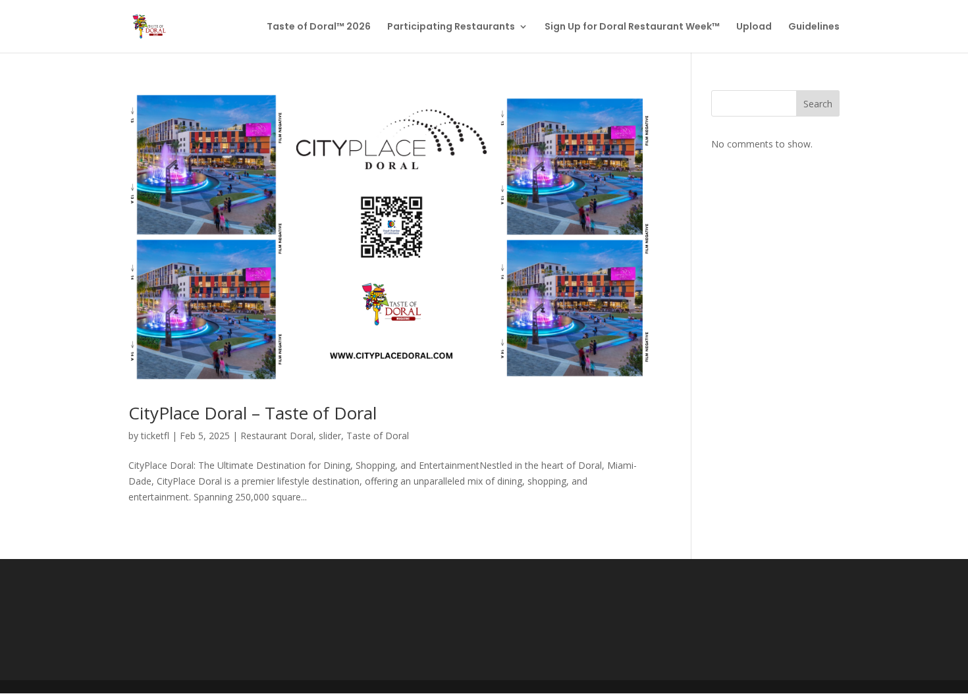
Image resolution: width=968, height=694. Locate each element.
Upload (754, 27)
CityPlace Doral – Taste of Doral (252, 413)
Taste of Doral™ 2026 (319, 27)
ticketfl (155, 435)
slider (330, 435)
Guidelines (814, 27)
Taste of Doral (377, 435)
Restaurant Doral (276, 435)
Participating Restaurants (451, 27)
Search (817, 103)
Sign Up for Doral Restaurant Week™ (632, 27)
